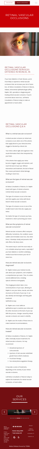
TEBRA (28, 446)
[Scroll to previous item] (4, 412)
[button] (36, 3)
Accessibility (31, 433)
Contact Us (31, 436)
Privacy (31, 425)
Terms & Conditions (31, 429)
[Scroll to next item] (34, 412)
